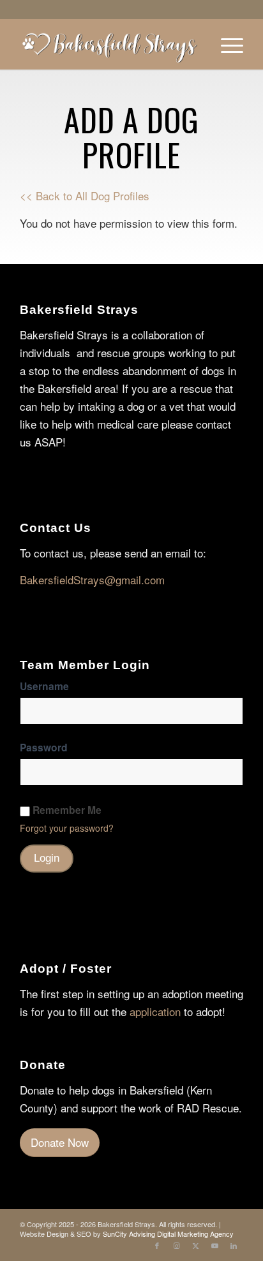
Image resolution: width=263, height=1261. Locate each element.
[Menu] (225, 44)
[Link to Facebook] (157, 1245)
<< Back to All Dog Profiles (84, 195)
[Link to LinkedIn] (233, 1245)
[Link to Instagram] (176, 1245)
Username (44, 686)
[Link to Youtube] (214, 1245)
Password (44, 747)
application (155, 1011)
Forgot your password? (67, 828)
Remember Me (67, 810)
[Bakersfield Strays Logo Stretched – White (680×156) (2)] (109, 44)
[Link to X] (195, 1245)
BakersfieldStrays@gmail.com (92, 579)
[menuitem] (225, 44)
